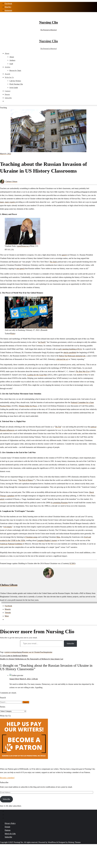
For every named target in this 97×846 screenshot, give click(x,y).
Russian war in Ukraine (31, 652)
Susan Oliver (14, 679)
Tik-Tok (58, 427)
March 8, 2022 (5, 154)
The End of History (26, 480)
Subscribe (70, 643)
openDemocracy (23, 246)
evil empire (8, 527)
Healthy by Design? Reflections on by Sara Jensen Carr (31, 659)
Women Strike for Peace (28, 406)
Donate (7, 827)
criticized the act (62, 359)
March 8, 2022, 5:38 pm (29, 679)
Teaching (43, 652)
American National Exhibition (11, 544)
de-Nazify (42, 342)
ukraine (49, 652)
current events (9, 652)
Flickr (12, 334)
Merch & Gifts (10, 834)
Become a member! (7, 778)
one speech (20, 268)
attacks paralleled (69, 352)
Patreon (7, 830)
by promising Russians (59, 503)
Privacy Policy (10, 823)
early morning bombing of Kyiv (70, 349)
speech (64, 255)
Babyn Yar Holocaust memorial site (72, 356)
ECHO (72, 563)
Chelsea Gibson (11, 182)
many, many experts (7, 202)
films (58, 537)
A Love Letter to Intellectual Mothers (14, 656)
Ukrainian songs (31, 537)
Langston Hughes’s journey (47, 540)
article (2, 499)
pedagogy (18, 652)
